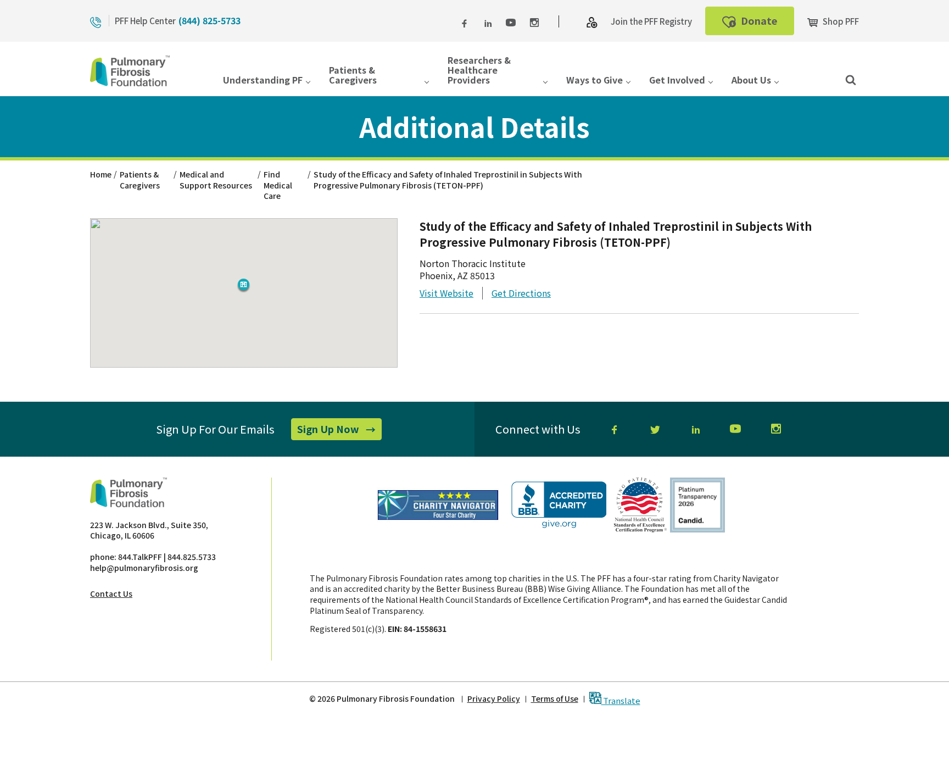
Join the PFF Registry (651, 21)
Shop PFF (840, 21)
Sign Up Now (339, 431)
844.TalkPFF (140, 556)
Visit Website (446, 293)
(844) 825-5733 (209, 20)
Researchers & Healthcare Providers (479, 71)
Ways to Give (594, 80)
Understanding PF (263, 80)
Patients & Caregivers (353, 75)
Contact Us (111, 593)
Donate (766, 24)
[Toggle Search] (850, 79)
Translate (620, 700)
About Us (751, 80)
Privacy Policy (493, 698)
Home (100, 174)
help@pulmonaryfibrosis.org (144, 567)
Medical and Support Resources (216, 180)
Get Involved (677, 80)
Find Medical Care (278, 185)
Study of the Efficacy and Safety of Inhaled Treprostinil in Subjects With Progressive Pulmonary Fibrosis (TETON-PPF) (448, 180)
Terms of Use (554, 698)
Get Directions (521, 293)
